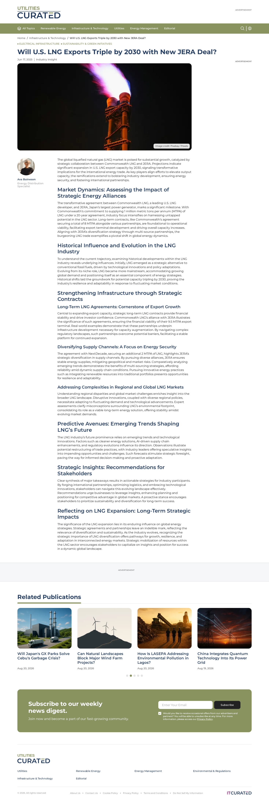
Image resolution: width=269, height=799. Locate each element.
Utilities (119, 28)
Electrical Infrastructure (39, 43)
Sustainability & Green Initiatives (87, 43)
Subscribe (227, 705)
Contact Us (91, 793)
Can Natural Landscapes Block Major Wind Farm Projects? (100, 658)
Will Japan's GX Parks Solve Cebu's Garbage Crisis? (43, 655)
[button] (127, 676)
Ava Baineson (26, 179)
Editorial (169, 28)
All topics (29, 28)
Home (21, 38)
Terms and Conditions (156, 793)
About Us (75, 793)
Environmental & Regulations (211, 771)
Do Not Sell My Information (188, 793)
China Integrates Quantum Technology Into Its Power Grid (222, 658)
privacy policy (205, 719)
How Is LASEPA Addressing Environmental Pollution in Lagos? (163, 658)
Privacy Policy (131, 793)
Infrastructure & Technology (90, 28)
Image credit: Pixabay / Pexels (171, 146)
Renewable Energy (53, 28)
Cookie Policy (110, 793)
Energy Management (144, 28)
